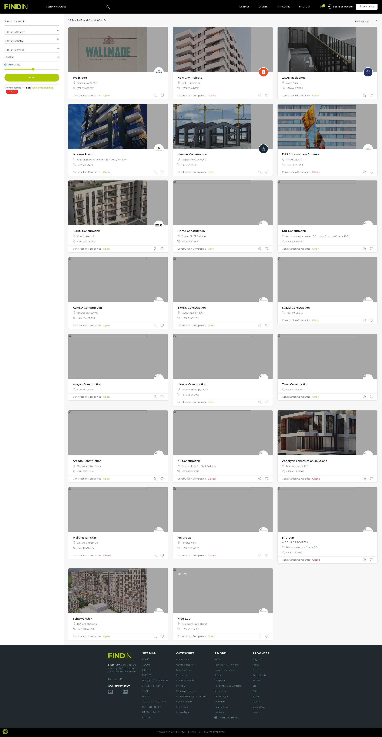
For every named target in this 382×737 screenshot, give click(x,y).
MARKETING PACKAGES (155, 680)
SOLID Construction (296, 307)
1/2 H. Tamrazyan (191, 82)
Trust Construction (295, 384)
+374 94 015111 (85, 164)
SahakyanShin (82, 618)
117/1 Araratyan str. (87, 623)
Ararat (256, 664)
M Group (288, 537)
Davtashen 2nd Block (89, 466)
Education (181, 675)
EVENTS (263, 6)
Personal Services (223, 670)
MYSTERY (304, 6)
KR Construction (188, 461)
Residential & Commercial (228, 686)
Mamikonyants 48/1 (297, 466)
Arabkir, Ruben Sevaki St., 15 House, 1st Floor (102, 159)
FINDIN (192, 732)
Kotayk (256, 680)
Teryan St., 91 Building (194, 236)
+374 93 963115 (294, 312)
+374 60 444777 (190, 88)
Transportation (222, 707)
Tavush (256, 701)
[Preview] (155, 95)
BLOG (145, 696)
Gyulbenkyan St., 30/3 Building (199, 466)
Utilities (218, 712)
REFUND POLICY (151, 707)
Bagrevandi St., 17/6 (192, 312)
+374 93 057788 (191, 548)
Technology (220, 696)
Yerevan (257, 712)
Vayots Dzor (259, 707)
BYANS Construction (191, 307)
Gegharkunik (259, 675)
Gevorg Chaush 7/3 (87, 542)
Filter (31, 77)
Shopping (219, 691)
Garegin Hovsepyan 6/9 (195, 389)
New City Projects (189, 77)
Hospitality (182, 712)
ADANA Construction (87, 307)
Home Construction (191, 231)
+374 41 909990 (191, 241)
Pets (217, 675)
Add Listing (368, 6)
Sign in (336, 6)
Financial (181, 686)
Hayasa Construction (191, 384)
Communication (185, 664)
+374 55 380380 (86, 318)
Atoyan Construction (87, 384)
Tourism (218, 701)
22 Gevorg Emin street (194, 623)
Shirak (256, 691)
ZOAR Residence (294, 77)
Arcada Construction (87, 461)
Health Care (182, 707)
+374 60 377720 (86, 629)
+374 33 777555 (190, 318)
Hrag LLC (183, 618)
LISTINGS (244, 6)
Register (348, 6)
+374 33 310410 (85, 471)
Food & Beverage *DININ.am (191, 696)
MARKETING (283, 6)
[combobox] (31, 31)
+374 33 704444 (86, 241)
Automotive (182, 659)
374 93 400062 (85, 88)
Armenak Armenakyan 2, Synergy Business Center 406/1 (318, 236)
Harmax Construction (192, 154)
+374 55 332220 (85, 389)
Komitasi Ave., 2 (85, 236)
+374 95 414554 (190, 629)
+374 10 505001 (294, 552)
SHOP (145, 691)
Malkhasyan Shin (84, 537)
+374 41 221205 (294, 88)
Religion (219, 680)
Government (183, 701)
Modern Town (83, 154)
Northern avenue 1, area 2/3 (302, 547)
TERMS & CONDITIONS (154, 701)
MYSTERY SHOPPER (153, 686)
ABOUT (146, 664)
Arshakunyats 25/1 (87, 82)
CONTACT (147, 717)
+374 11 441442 (294, 164)
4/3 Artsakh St (294, 159)
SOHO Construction (86, 231)
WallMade (80, 77)
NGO (217, 659)
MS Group (184, 537)
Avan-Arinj (292, 82)
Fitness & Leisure (185, 691)
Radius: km (14, 65)
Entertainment (184, 680)
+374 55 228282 (190, 471)
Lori (255, 686)
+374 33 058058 (191, 394)
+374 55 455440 (295, 241)
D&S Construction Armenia (300, 154)
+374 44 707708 (295, 471)
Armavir (257, 670)
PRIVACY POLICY (151, 712)
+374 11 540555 (85, 548)
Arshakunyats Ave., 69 (194, 159)
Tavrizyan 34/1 (189, 542)
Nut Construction (294, 231)
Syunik (256, 696)
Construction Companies (87, 95)
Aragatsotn (258, 659)
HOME (145, 659)
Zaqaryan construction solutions (304, 461)
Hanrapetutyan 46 (87, 312)
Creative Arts (183, 670)
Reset (12, 91)
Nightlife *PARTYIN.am (226, 664)
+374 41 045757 (295, 389)
